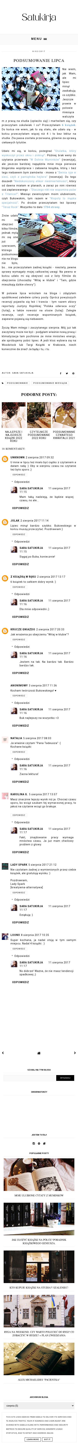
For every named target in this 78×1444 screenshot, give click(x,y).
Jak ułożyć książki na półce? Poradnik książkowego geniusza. (39, 1241)
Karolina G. (19, 794)
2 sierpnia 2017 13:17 (51, 576)
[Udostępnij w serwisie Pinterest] (73, 374)
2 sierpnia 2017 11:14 (34, 520)
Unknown (18, 457)
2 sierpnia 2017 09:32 (40, 457)
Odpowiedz (19, 475)
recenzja (68, 159)
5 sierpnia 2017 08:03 (37, 738)
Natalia (16, 738)
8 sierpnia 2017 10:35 (35, 935)
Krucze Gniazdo (23, 629)
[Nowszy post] (3, 1053)
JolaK (15, 520)
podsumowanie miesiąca (50, 383)
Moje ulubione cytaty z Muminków (39, 1195)
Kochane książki (21, 746)
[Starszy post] (75, 1053)
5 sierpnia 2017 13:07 (43, 794)
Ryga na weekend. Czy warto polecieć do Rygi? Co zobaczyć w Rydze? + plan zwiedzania (39, 1333)
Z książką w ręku (23, 576)
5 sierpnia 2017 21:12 (42, 864)
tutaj (6, 310)
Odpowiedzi (22, 481)
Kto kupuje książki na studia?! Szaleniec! (39, 1287)
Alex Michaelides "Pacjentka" (39, 1379)
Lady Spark (19, 864)
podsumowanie (17, 383)
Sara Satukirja (31, 488)
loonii (15, 935)
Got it (47, 1439)
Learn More (33, 1439)
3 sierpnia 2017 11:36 (43, 685)
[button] (39, 39)
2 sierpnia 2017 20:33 (50, 629)
